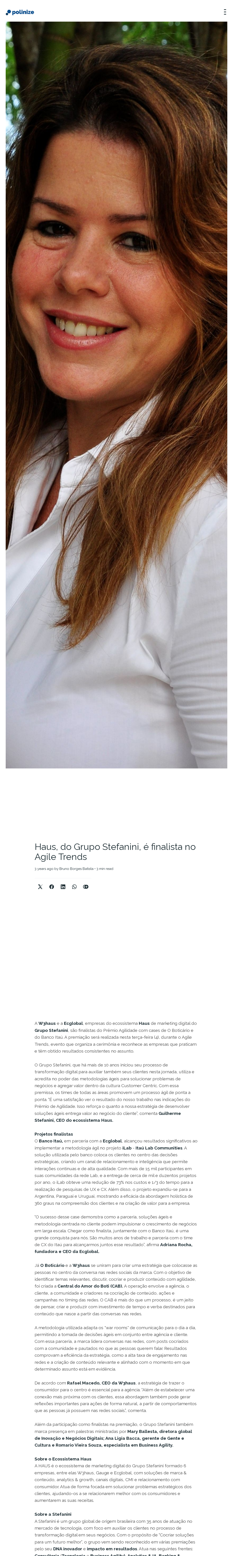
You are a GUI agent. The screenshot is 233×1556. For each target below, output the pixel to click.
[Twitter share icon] (40, 883)
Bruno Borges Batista (76, 869)
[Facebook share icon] (51, 883)
